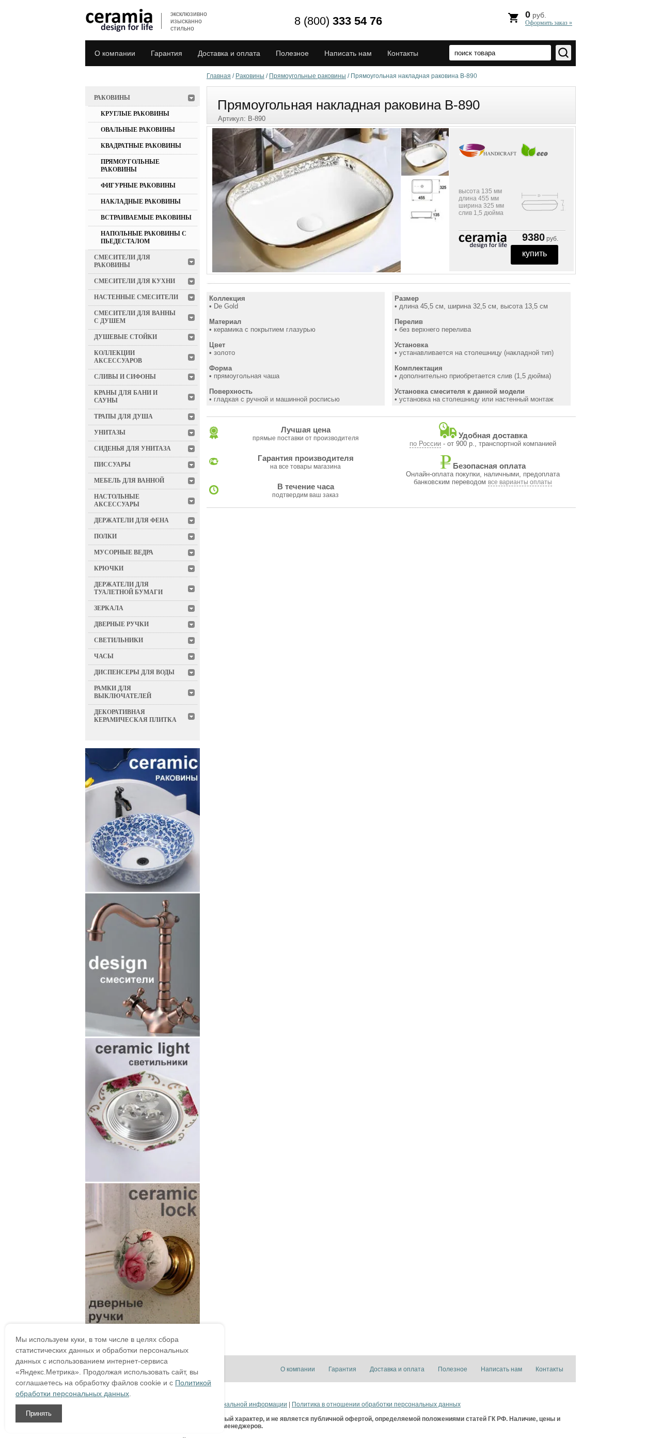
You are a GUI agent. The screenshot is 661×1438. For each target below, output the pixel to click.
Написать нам (348, 53)
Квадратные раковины (141, 145)
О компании (115, 53)
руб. (548, 17)
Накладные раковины (141, 201)
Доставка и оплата (229, 53)
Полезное (292, 53)
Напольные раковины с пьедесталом (143, 237)
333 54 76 (338, 20)
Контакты (402, 53)
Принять (39, 1413)
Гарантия (166, 53)
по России (425, 443)
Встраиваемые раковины (146, 217)
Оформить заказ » (548, 22)
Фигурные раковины (138, 185)
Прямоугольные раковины (130, 165)
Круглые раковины (135, 113)
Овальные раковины (138, 129)
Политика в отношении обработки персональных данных (376, 1404)
